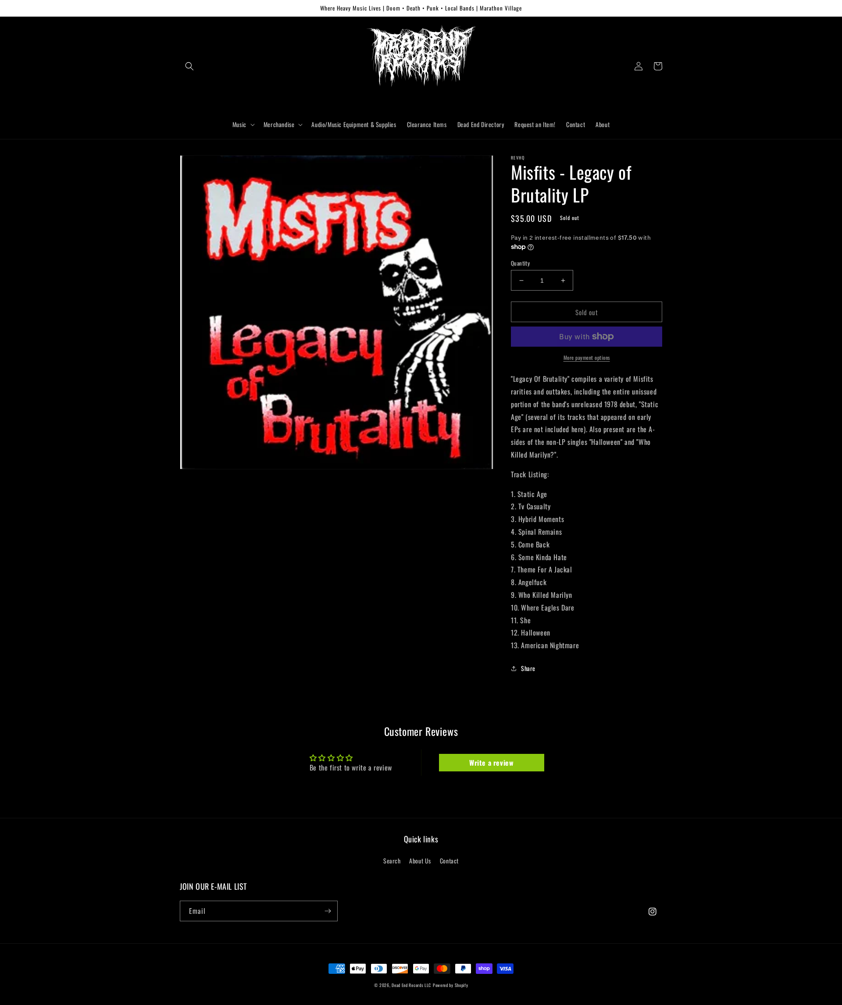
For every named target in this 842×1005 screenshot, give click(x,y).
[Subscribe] (327, 911)
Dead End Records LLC (411, 985)
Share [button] (528, 668)
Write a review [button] (491, 762)
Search (392, 860)
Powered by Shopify (450, 985)
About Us (420, 860)
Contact (449, 860)
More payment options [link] (587, 357)
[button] (189, 66)
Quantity (520, 263)
